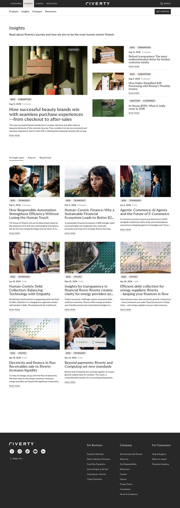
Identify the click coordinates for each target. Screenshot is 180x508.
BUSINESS (28, 4)
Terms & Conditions (129, 494)
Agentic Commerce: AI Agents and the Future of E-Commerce (144, 212)
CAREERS (39, 4)
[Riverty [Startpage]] (97, 3)
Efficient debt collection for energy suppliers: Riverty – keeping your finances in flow (144, 290)
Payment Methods (95, 454)
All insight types (16, 158)
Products (13, 11)
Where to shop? (159, 459)
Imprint (123, 479)
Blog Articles (45, 158)
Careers (123, 474)
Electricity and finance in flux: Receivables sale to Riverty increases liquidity (32, 366)
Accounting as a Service (97, 469)
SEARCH (167, 4)
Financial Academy (160, 464)
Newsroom (50, 11)
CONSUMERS (16, 4)
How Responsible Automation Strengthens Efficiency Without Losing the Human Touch (34, 214)
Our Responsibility (128, 464)
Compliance (125, 489)
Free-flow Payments (96, 464)
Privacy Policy (126, 484)
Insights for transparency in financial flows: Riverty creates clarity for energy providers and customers (89, 290)
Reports (32, 158)
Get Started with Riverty (131, 454)
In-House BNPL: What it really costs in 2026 (147, 107)
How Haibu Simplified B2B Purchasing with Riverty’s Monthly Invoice (149, 86)
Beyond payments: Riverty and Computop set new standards (89, 364)
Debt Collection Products (98, 459)
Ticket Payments (94, 479)
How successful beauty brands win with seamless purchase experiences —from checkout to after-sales (46, 114)
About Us (124, 459)
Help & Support (159, 454)
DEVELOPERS (51, 4)
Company (37, 11)
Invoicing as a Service (96, 474)
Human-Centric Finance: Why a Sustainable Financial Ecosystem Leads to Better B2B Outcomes (89, 214)
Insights (25, 11)
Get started (162, 12)
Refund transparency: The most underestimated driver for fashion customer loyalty (149, 59)
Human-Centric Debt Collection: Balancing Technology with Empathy (29, 290)
